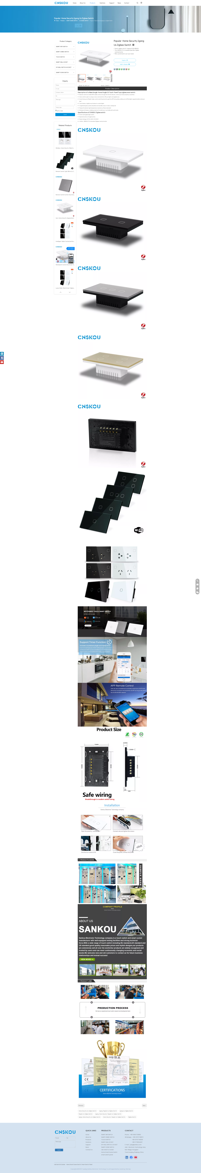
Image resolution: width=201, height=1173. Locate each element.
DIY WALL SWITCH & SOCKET (63, 67)
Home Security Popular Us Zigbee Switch (114, 1117)
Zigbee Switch (132, 1117)
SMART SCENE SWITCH (62, 72)
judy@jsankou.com (135, 1145)
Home (87, 1135)
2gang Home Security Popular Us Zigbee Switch (108, 1114)
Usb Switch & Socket (107, 1150)
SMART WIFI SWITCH (62, 46)
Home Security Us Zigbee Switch (87, 1111)
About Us (88, 1137)
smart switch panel (107, 1155)
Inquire (124, 60)
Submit (65, 114)
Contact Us (89, 1150)
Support (88, 1145)
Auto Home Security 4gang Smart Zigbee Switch (65, 218)
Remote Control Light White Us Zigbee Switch (65, 171)
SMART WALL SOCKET (62, 62)
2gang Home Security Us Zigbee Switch (89, 1117)
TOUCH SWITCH (60, 57)
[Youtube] (2, 362)
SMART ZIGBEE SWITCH (62, 51)
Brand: (102, 85)
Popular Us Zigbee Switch (85, 1114)
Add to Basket (124, 64)
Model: (81, 85)
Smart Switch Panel (86, 1164)
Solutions (88, 1142)
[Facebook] (2, 358)
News (87, 1147)
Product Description (112, 88)
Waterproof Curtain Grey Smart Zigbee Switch (65, 264)
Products (88, 1140)
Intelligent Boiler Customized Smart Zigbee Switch (65, 241)
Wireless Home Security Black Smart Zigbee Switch (65, 148)
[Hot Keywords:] (137, 2)
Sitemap (128, 1169)
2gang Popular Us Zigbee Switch (108, 1111)
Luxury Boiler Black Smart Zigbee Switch (65, 288)
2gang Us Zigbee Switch (126, 1111)
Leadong (122, 1169)
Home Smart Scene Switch (109, 1152)
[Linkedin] (2, 354)
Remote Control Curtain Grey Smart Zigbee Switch (65, 194)
